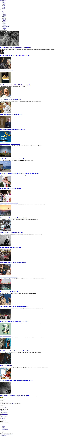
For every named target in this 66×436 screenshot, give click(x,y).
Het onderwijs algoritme (6, 365)
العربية (4, 29)
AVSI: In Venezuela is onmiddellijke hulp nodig (11, 232)
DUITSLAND (4, 18)
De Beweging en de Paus (4, 428)
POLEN (4, 22)
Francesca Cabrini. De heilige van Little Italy (10, 247)
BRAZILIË (4, 16)
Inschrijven (2, 402)
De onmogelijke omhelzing (6, 70)
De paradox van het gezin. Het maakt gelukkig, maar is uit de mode (16, 47)
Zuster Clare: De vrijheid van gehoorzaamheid (11, 114)
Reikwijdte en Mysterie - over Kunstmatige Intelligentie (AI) (14, 350)
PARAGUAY (4, 21)
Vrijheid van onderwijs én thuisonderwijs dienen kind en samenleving (16, 380)
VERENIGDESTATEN (4, 27)
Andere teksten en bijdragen (5, 429)
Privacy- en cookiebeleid (6, 434)
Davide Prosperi (3, 426)
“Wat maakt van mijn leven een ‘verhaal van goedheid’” (13, 217)
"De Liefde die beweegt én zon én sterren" (10, 144)
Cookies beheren (11, 434)
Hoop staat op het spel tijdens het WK (9, 291)
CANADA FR (4, 17)
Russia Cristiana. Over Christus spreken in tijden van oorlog (14, 395)
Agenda (4, 4)
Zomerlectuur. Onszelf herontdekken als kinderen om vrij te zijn (15, 84)
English (2, 11)
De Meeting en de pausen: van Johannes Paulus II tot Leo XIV (14, 55)
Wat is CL (3, 1)
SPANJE (4, 24)
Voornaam (1, 400)
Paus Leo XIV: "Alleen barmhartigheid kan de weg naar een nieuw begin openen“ (19, 173)
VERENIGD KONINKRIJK (6, 26)
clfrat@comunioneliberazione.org (4, 414)
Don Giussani (3, 2)
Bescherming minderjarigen (3, 435)
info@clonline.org (2, 410)
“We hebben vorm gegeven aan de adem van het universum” (14, 306)
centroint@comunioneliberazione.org (4, 422)
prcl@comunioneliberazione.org (3, 416)
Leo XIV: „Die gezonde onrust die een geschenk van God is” (14, 321)
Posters (4, 6)
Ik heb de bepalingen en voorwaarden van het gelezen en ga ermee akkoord (10, 403)
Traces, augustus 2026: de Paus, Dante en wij (10, 99)
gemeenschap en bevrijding (3, 0)
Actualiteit (4, 3)
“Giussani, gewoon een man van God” (9, 203)
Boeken (4, 5)
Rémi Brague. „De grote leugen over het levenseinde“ (12, 129)
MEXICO (4, 20)
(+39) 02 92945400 (2, 418)
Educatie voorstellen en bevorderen (4, 407)
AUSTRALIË (4, 15)
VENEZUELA (4, 28)
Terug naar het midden (5, 336)
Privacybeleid (12, 403)
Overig (4, 7)
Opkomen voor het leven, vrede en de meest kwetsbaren (13, 262)
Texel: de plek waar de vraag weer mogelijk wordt (12, 158)
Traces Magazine (3, 8)
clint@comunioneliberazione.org (3, 412)
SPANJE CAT (4, 25)
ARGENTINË (4, 14)
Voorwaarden (1, 434)
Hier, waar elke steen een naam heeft (8, 277)
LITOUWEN (4, 19)
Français (2, 13)
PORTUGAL (4, 23)
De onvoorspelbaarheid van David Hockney (10, 188)
